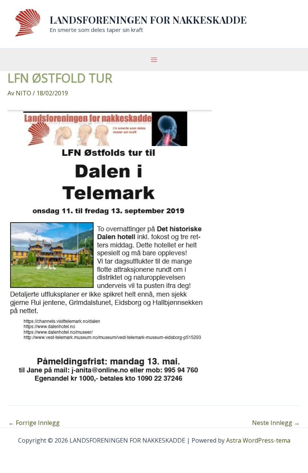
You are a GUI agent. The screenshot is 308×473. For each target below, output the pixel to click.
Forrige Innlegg (34, 423)
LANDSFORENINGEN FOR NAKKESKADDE (148, 19)
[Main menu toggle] (154, 59)
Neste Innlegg (276, 423)
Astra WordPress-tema (258, 440)
